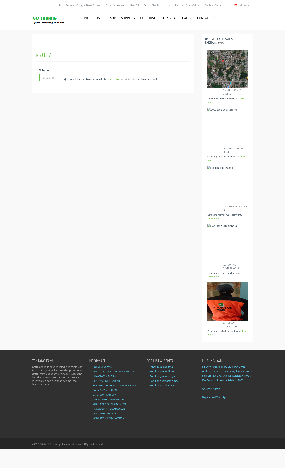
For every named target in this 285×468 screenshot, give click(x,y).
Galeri (187, 18)
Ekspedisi (147, 18)
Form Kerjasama (114, 5)
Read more (214, 218)
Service (99, 18)
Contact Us (206, 18)
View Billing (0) (138, 5)
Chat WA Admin (211, 388)
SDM (113, 18)
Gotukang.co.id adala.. (162, 385)
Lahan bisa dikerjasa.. (161, 367)
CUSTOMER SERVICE (104, 413)
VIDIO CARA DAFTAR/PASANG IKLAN (113, 371)
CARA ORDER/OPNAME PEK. (109, 399)
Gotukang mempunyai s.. (163, 376)
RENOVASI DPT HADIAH (106, 381)
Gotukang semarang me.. (163, 381)
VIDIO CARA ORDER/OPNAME (110, 404)
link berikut (113, 79)
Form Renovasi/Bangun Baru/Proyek (79, 5)
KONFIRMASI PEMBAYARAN (108, 418)
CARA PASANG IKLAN (105, 390)
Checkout (157, 5)
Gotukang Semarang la (231, 266)
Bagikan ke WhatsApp (214, 397)
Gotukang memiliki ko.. (162, 371)
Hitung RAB (169, 18)
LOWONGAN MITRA (104, 376)
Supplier (128, 18)
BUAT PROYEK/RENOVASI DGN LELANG (115, 385)
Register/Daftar (213, 5)
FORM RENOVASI (102, 367)
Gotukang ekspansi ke (230, 324)
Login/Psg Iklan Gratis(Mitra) (184, 5)
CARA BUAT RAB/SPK (104, 394)
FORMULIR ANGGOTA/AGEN (109, 408)
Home (84, 18)
